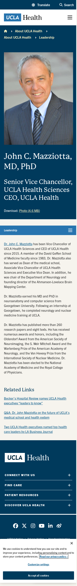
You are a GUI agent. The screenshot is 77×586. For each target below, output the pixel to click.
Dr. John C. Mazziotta (18, 244)
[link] (15, 526)
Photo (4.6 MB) (29, 210)
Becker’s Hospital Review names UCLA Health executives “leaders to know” (35, 400)
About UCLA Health (28, 31)
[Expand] (69, 475)
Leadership (46, 37)
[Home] (5, 31)
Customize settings (38, 564)
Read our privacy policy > (54, 556)
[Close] (71, 543)
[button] (41, 5)
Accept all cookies (38, 575)
